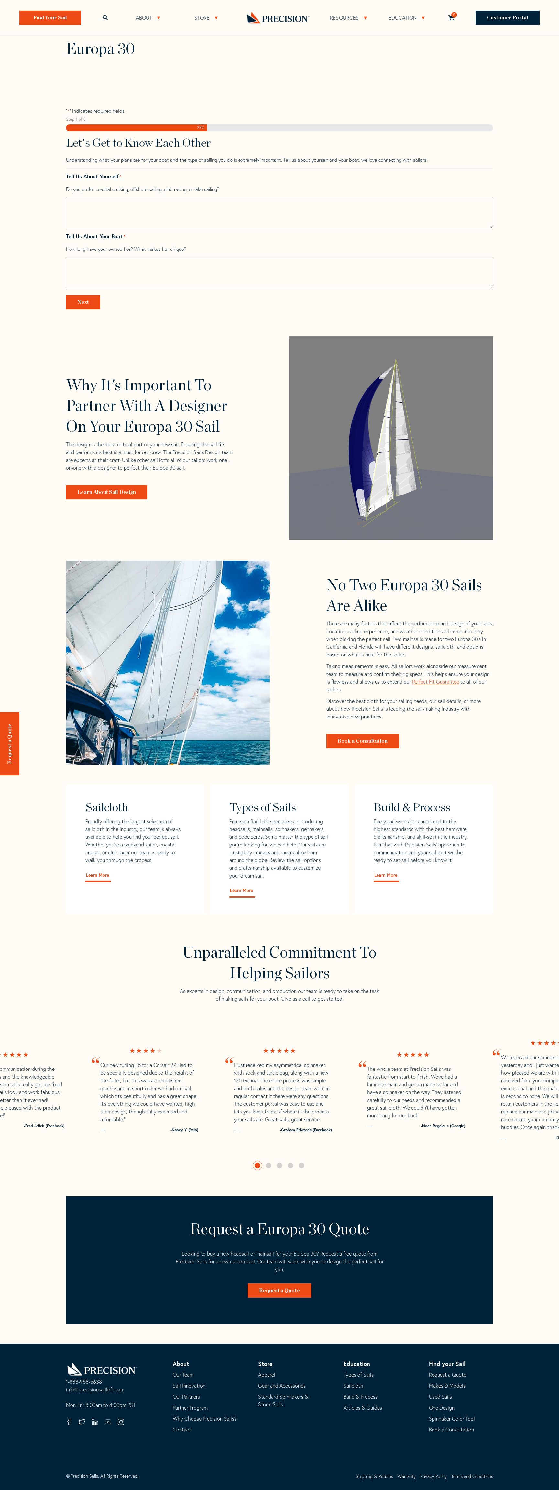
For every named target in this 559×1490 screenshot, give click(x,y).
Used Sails (440, 1396)
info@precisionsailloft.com (95, 1389)
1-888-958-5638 (84, 1382)
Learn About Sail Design (106, 492)
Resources (344, 18)
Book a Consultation (363, 741)
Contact (182, 1429)
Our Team (183, 1374)
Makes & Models (447, 1385)
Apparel (266, 1374)
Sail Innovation (189, 1385)
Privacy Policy (433, 1476)
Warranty (407, 1476)
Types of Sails (359, 1374)
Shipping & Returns (374, 1476)
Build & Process (361, 1396)
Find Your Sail (50, 17)
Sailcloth (353, 1385)
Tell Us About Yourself (93, 177)
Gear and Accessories (282, 1385)
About (144, 18)
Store (202, 18)
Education (403, 18)
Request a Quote (9, 744)
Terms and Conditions (472, 1476)
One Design (442, 1407)
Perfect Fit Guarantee (435, 681)
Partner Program (190, 1407)
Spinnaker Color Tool (452, 1418)
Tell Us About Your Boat (95, 236)
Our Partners (186, 1396)
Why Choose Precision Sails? (205, 1418)
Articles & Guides (363, 1407)
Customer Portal (508, 17)
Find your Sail (447, 1364)
